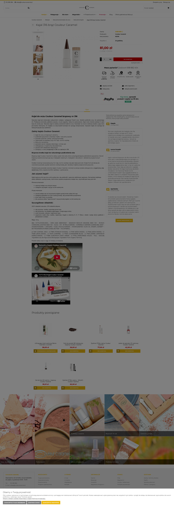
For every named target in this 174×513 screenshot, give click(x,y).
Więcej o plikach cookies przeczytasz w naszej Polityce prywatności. (24, 498)
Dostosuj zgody (34, 502)
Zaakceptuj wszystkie (51, 502)
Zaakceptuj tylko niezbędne (14, 502)
